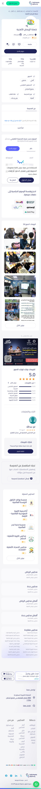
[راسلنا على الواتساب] (36, 784)
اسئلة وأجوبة (11, 740)
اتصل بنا (13, 180)
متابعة (30, 44)
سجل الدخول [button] (13, 3)
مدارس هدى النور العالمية (13, 638)
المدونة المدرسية (11, 735)
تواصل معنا (27, 705)
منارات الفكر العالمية (14, 649)
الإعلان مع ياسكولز (31, 732)
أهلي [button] (32, 80)
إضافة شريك (33, 741)
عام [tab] (31, 148)
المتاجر (33, 728)
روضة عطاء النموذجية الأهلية (12, 641)
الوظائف (32, 725)
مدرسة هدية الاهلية (32, 633)
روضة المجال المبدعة (14, 646)
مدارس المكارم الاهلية (31, 655)
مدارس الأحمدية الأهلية (14, 655)
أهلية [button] (32, 98)
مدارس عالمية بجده (32, 589)
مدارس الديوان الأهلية (14, 652)
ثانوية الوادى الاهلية (15, 644)
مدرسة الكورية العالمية (31, 649)
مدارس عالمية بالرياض (31, 575)
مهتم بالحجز (20, 51)
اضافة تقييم (20, 451)
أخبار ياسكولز (11, 729)
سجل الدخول (26, 180)
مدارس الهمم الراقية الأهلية (30, 635)
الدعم (26, 780)
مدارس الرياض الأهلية (31, 577)
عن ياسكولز (10, 725)
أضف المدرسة (21, 742)
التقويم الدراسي (21, 756)
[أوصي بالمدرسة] (19, 44)
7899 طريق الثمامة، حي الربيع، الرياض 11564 (18, 699)
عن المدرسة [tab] (31, 108)
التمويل (32, 737)
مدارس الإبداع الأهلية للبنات (13, 633)
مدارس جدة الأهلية (32, 592)
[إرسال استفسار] (13, 44)
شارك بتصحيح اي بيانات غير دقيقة (13, 120)
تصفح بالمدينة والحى (21, 749)
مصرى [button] (24, 80)
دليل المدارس (21, 731)
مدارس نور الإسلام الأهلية (30, 641)
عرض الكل (20, 325)
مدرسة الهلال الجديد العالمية (30, 652)
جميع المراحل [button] (29, 89)
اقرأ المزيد (20, 127)
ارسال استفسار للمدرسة (20, 478)
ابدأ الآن (36, 678)
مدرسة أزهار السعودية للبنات (12, 635)
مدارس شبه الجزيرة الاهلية (30, 638)
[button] (3, 3)
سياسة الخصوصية (19, 780)
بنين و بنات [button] (14, 98)
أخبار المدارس (21, 726)
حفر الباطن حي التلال (28, 34)
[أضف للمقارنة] (8, 44)
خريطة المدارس (21, 737)
